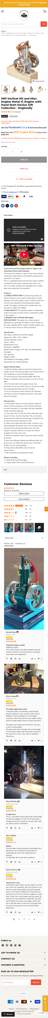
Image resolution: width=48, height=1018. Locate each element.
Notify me (24, 168)
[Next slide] (45, 89)
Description (8, 215)
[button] (5, 89)
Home (3, 31)
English (22, 993)
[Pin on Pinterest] (16, 205)
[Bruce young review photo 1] (24, 679)
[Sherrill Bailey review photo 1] (24, 772)
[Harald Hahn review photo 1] (24, 588)
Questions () (20, 543)
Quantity (4, 146)
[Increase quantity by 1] (21, 152)
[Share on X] (7, 205)
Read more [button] (10, 736)
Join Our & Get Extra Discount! (23, 127)
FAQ (5, 470)
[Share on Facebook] (3, 205)
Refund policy (34, 1009)
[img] (24, 641)
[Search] (44, 24)
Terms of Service (21, 1009)
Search (11, 1009)
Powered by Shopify (24, 1014)
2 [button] (18, 919)
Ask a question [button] (24, 499)
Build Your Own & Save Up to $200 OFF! (24, 133)
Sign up (36, 982)
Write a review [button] (24, 493)
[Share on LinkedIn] (12, 205)
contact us (13, 192)
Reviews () (8, 543)
